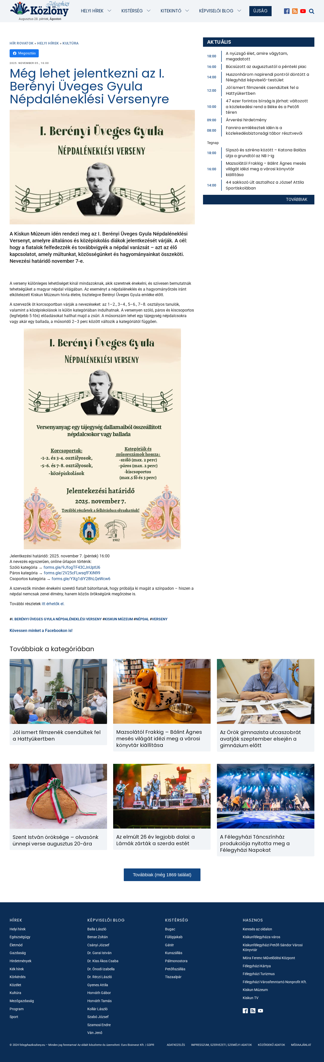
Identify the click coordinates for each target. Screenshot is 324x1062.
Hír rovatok (22, 43)
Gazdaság (18, 953)
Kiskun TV (250, 998)
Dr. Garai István (99, 953)
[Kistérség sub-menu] (150, 11)
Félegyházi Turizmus (259, 974)
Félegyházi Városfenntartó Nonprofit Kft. (275, 982)
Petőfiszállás (175, 969)
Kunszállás (173, 953)
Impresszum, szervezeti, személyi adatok (221, 1045)
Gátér (169, 945)
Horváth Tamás (99, 1001)
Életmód (16, 945)
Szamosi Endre (99, 1025)
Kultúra (71, 43)
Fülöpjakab (174, 937)
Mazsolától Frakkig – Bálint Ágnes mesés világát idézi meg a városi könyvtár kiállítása (266, 169)
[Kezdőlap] (40, 8)
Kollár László (97, 1009)
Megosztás (27, 53)
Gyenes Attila (97, 985)
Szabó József (98, 1017)
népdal (142, 619)
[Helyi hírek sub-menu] (110, 11)
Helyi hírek (92, 11)
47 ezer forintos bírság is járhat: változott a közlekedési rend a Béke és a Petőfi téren (267, 106)
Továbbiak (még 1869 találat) (162, 874)
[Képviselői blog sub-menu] (240, 11)
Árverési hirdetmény (246, 120)
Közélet (15, 985)
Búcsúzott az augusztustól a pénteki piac (266, 66)
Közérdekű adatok (271, 1045)
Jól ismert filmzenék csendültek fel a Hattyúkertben (262, 90)
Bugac (170, 929)
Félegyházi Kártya (257, 966)
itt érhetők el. (53, 603)
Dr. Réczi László (99, 977)
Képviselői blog (216, 11)
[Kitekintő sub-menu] (188, 11)
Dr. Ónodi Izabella (101, 969)
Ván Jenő (94, 1033)
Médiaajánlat (301, 1045)
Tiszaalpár (173, 977)
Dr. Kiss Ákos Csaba (102, 961)
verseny (160, 619)
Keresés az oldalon (257, 929)
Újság (260, 11)
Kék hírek (17, 969)
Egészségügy (20, 937)
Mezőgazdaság (22, 1001)
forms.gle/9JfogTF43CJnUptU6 (72, 567)
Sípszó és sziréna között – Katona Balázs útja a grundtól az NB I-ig (266, 152)
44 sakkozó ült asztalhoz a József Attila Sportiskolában (265, 185)
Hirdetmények (20, 961)
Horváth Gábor (99, 993)
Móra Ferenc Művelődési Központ (269, 958)
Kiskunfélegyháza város (261, 937)
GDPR (150, 1045)
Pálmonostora (176, 961)
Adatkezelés (176, 1045)
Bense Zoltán (97, 937)
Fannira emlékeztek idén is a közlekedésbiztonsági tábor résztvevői (264, 130)
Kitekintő (171, 11)
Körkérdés (18, 977)
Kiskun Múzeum (119, 619)
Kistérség (132, 11)
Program (17, 1009)
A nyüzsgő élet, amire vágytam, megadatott (257, 56)
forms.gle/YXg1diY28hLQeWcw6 (81, 578)
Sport (14, 1017)
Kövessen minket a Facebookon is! (41, 630)
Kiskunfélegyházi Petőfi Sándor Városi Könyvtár (272, 947)
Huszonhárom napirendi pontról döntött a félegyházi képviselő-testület (267, 77)
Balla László (96, 929)
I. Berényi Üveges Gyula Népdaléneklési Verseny (57, 619)
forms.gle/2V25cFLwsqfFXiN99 (72, 573)
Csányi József (98, 945)
